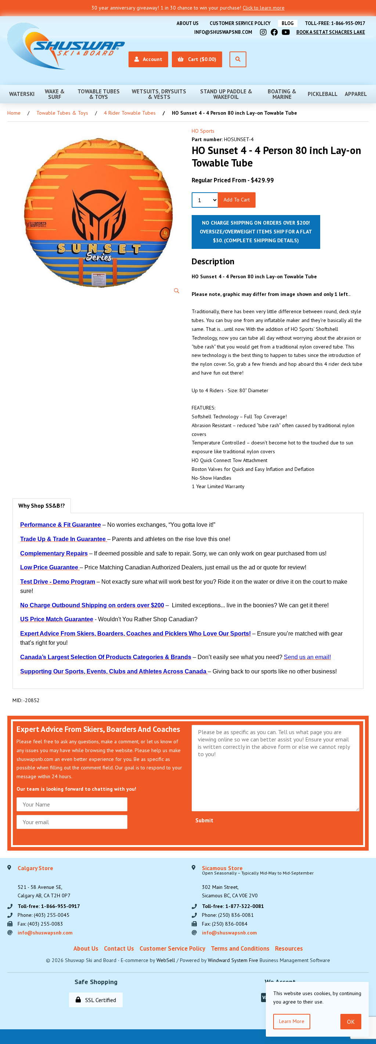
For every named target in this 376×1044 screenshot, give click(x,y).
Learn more (291, 1021)
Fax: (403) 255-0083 (40, 923)
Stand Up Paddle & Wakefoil (226, 94)
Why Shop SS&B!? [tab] (41, 505)
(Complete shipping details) (261, 240)
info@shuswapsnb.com (223, 32)
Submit (204, 820)
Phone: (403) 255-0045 (43, 915)
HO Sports (203, 131)
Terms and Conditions (240, 948)
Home (14, 113)
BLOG (288, 23)
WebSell (165, 960)
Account (151, 59)
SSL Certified (99, 1000)
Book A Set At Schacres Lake (330, 32)
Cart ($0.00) (200, 59)
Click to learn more (264, 7)
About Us (188, 23)
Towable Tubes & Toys (98, 94)
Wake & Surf (55, 94)
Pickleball (322, 93)
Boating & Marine (282, 94)
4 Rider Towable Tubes (130, 113)
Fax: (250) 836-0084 (224, 923)
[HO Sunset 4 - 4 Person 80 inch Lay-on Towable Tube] (98, 213)
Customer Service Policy (240, 23)
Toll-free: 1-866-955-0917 (335, 23)
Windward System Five (233, 960)
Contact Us (119, 948)
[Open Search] (237, 59)
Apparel (356, 93)
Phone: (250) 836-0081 (228, 915)
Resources (289, 948)
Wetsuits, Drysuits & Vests (159, 94)
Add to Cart (237, 199)
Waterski (22, 93)
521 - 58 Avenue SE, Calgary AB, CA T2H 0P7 (44, 882)
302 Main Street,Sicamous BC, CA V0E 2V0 (258, 882)
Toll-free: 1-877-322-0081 (233, 906)
